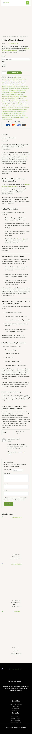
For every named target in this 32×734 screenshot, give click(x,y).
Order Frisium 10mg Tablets (18, 115)
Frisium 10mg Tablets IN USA (17, 100)
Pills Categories (10, 36)
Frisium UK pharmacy (17, 111)
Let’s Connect (16, 708)
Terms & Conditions (15, 722)
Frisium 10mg (15, 96)
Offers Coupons (15, 720)
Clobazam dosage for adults (14, 86)
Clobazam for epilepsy (13, 88)
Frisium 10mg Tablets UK (8, 103)
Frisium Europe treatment (22, 107)
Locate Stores (16, 710)
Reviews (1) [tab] (5, 141)
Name (6, 484)
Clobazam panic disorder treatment (17, 90)
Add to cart (14, 72)
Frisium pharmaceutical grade (19, 109)
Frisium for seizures (6, 109)
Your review (8, 473)
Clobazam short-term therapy (9, 92)
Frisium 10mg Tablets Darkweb (11, 98)
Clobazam (22, 81)
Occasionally (20, 239)
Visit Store (16, 706)
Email (5, 491)
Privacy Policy (15, 716)
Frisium (10, 96)
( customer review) (13, 43)
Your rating (8, 469)
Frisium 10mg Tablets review (19, 102)
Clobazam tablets (10, 94)
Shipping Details (15, 718)
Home (3, 36)
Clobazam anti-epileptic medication (11, 82)
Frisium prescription (7, 111)
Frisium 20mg (17, 103)
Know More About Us (16, 704)
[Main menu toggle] (27, 2)
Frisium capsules (11, 107)
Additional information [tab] (8, 138)
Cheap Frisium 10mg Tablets (12, 81)
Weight (4, 56)
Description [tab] (5, 134)
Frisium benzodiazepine (13, 105)
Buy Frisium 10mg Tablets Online (13, 79)
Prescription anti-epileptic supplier (11, 117)
